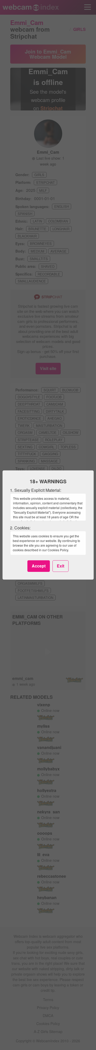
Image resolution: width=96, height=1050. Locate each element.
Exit (60, 566)
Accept (39, 566)
